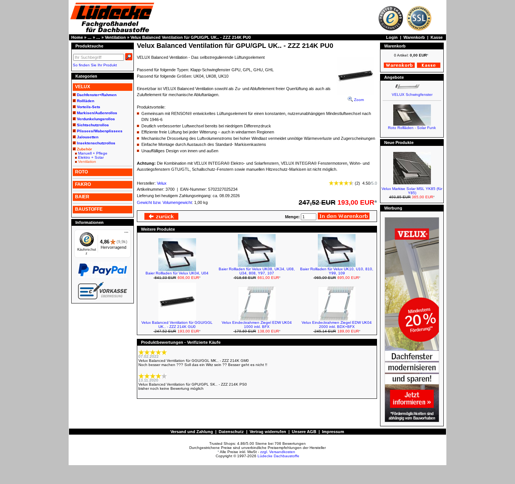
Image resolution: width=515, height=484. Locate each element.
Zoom (358, 100)
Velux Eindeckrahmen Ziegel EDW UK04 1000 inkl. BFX (257, 324)
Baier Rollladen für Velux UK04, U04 (177, 273)
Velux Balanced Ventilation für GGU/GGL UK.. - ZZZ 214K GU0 (177, 324)
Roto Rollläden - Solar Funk (412, 125)
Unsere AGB (304, 431)
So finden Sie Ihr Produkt (95, 65)
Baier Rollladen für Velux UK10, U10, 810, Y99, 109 (336, 271)
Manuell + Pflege (92, 153)
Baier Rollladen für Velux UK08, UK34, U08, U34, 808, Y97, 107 (257, 271)
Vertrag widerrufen (268, 431)
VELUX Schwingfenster (412, 91)
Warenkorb (414, 37)
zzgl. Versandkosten (277, 452)
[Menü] (126, 234)
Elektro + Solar (91, 157)
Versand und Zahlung (191, 431)
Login (392, 37)
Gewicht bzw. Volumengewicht (164, 202)
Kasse (437, 37)
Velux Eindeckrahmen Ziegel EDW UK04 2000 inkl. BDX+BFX (337, 324)
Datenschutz (231, 431)
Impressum (333, 431)
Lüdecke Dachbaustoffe (278, 456)
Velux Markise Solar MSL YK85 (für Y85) (412, 191)
